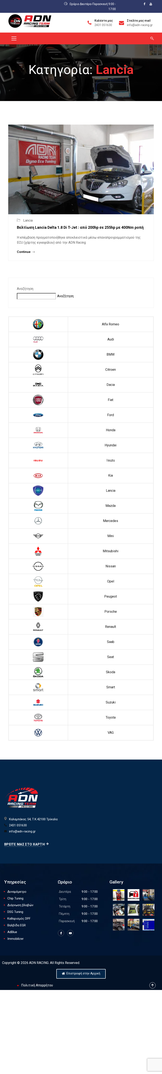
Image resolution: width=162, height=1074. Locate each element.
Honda (110, 430)
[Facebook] (61, 933)
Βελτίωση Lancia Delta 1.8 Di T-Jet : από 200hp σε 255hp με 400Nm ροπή (80, 227)
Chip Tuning (15, 898)
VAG (111, 733)
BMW (111, 354)
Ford (110, 415)
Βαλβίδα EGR (16, 925)
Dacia (111, 385)
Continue (24, 252)
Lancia (110, 491)
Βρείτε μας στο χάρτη (24, 844)
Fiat (110, 400)
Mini (110, 536)
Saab (110, 642)
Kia (110, 475)
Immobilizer (15, 939)
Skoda (110, 672)
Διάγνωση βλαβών (20, 905)
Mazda (110, 506)
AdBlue (12, 932)
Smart (110, 687)
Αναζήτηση (25, 289)
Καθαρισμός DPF (19, 918)
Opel (110, 581)
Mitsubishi (110, 551)
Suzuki (111, 702)
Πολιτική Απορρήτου (37, 985)
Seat (110, 657)
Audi (110, 339)
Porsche (110, 612)
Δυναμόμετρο (16, 892)
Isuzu (111, 460)
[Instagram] (70, 933)
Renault (110, 627)
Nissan (110, 566)
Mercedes (110, 521)
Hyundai (110, 445)
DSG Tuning (15, 912)
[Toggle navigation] (14, 38)
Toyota (111, 717)
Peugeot (110, 596)
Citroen (110, 370)
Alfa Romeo (110, 324)
